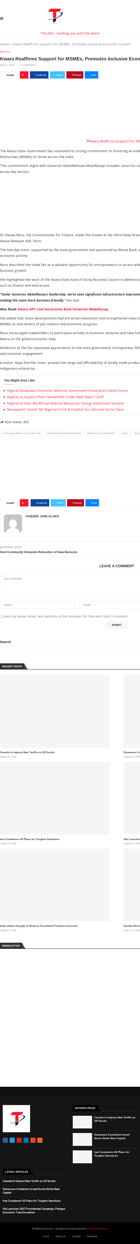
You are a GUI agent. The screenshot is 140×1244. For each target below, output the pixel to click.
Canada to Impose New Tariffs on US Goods (27, 752)
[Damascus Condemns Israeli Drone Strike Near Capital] (82, 1139)
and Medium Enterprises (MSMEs (64, 433)
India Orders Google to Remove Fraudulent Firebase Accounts (39, 925)
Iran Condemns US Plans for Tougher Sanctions (29, 839)
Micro (124, 433)
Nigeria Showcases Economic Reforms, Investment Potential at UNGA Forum (67, 390)
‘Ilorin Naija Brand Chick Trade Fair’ (21, 433)
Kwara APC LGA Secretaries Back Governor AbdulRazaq (63, 309)
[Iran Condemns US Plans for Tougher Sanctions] (55, 798)
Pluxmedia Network (97, 1228)
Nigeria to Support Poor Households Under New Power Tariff (55, 397)
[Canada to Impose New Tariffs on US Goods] (55, 711)
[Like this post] (25, 75)
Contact (76, 1236)
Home (4, 44)
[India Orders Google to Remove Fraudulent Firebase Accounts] (55, 885)
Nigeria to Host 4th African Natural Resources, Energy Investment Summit (65, 403)
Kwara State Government (101, 433)
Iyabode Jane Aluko (42, 516)
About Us (61, 1236)
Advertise (92, 1236)
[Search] (138, 19)
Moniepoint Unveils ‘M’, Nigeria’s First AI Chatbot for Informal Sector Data (65, 409)
